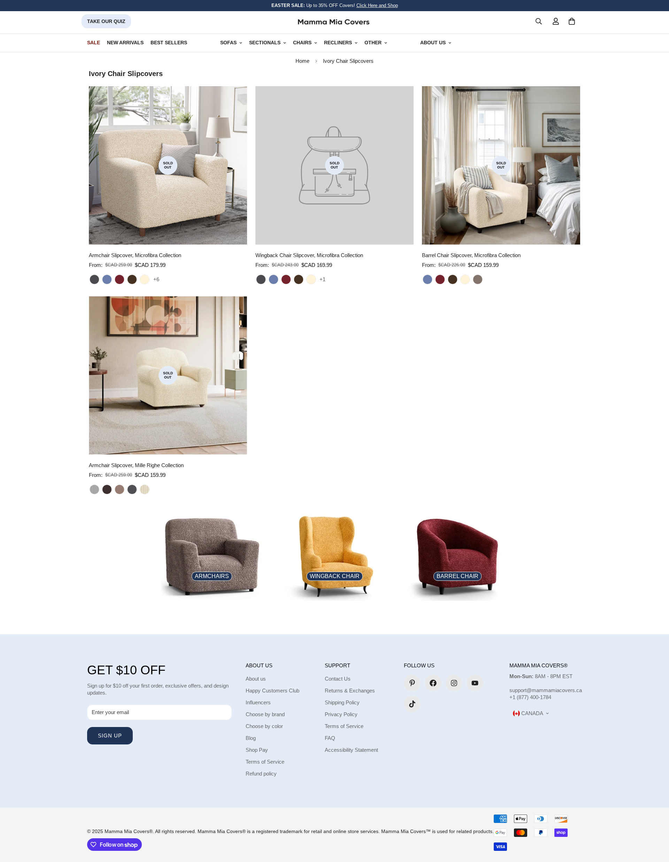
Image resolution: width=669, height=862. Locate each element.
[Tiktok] (412, 704)
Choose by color (264, 726)
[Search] (539, 21)
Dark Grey (94, 279)
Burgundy (119, 279)
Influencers (258, 702)
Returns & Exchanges (350, 691)
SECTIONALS (264, 42)
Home (302, 61)
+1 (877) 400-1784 (530, 697)
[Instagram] (454, 683)
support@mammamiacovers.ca (545, 690)
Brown (107, 489)
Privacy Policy (341, 714)
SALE (93, 42)
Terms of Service (265, 762)
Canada (531, 713)
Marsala (477, 279)
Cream (144, 279)
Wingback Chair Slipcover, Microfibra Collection (309, 255)
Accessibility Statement (351, 750)
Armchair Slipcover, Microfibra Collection (135, 255)
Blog (251, 738)
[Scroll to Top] (655, 824)
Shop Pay (257, 750)
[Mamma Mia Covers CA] (333, 21)
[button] (572, 21)
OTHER (373, 42)
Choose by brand (265, 714)
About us (256, 679)
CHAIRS (302, 42)
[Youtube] (475, 683)
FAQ (330, 738)
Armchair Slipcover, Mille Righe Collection (136, 465)
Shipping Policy (342, 702)
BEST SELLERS (169, 42)
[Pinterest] (412, 683)
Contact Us (338, 679)
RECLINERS (338, 42)
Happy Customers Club (272, 691)
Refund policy (261, 774)
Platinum (94, 489)
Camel (119, 489)
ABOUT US (433, 42)
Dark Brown (132, 279)
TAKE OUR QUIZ (106, 21)
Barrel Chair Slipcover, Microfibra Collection (471, 255)
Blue (107, 279)
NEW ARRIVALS (125, 42)
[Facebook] (433, 683)
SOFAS (228, 42)
